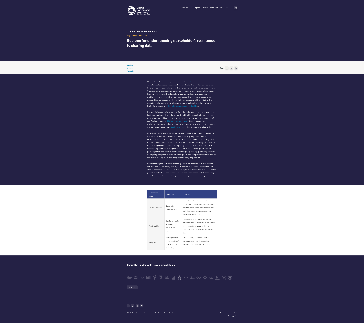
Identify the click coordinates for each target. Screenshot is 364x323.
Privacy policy (232, 316)
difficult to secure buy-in (177, 121)
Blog (222, 8)
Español (130, 68)
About (228, 8)
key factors (191, 82)
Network (205, 8)
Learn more (132, 287)
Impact (197, 8)
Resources (214, 8)
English (130, 65)
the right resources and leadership (182, 106)
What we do (186, 8)
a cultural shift (177, 127)
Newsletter (232, 313)
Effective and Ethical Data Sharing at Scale (143, 31)
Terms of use (222, 316)
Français (130, 71)
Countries (223, 313)
